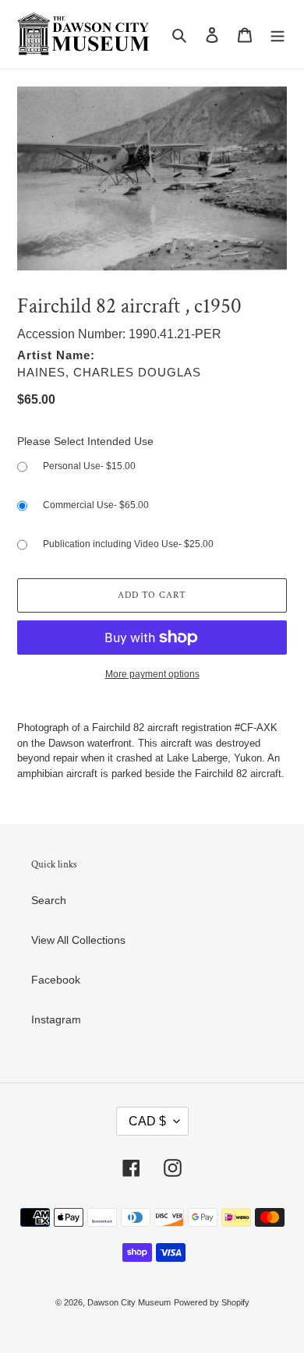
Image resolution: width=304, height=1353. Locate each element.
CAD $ (147, 1121)
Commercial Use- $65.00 (96, 505)
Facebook (55, 979)
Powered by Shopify (211, 1302)
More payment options (152, 674)
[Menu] (277, 34)
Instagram (56, 1019)
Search (48, 900)
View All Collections (78, 940)
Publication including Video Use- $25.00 (128, 544)
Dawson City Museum (129, 1302)
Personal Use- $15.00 (89, 466)
